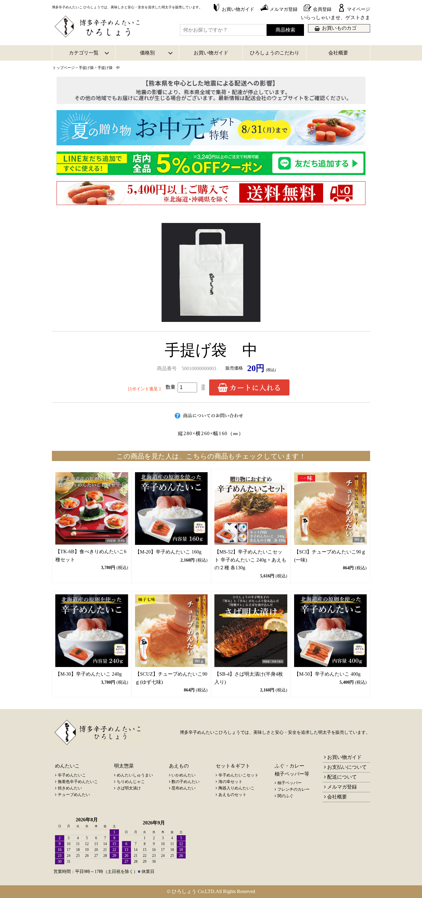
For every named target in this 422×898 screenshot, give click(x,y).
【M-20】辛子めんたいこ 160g (168, 551)
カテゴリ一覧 (84, 52)
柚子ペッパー (289, 782)
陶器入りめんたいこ (236, 788)
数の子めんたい (185, 781)
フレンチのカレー (293, 789)
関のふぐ (285, 795)
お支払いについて (347, 767)
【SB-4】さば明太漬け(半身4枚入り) (248, 678)
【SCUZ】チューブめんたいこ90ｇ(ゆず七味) (171, 678)
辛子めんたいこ (72, 775)
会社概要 (338, 52)
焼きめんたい (70, 788)
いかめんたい (183, 775)
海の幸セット (230, 781)
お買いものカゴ (339, 28)
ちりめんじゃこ (131, 781)
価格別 (147, 52)
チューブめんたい (74, 794)
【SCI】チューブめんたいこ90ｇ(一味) (330, 555)
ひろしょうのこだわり (274, 52)
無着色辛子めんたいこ (78, 781)
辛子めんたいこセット (238, 775)
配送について (342, 777)
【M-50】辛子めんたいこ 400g (327, 674)
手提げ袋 (86, 68)
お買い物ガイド (211, 52)
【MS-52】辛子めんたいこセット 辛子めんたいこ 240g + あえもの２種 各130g (250, 559)
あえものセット (232, 794)
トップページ (64, 68)
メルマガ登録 (342, 786)
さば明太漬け (129, 788)
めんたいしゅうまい (135, 775)
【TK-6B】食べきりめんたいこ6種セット (90, 555)
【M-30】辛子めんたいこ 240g (88, 674)
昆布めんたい (183, 788)
